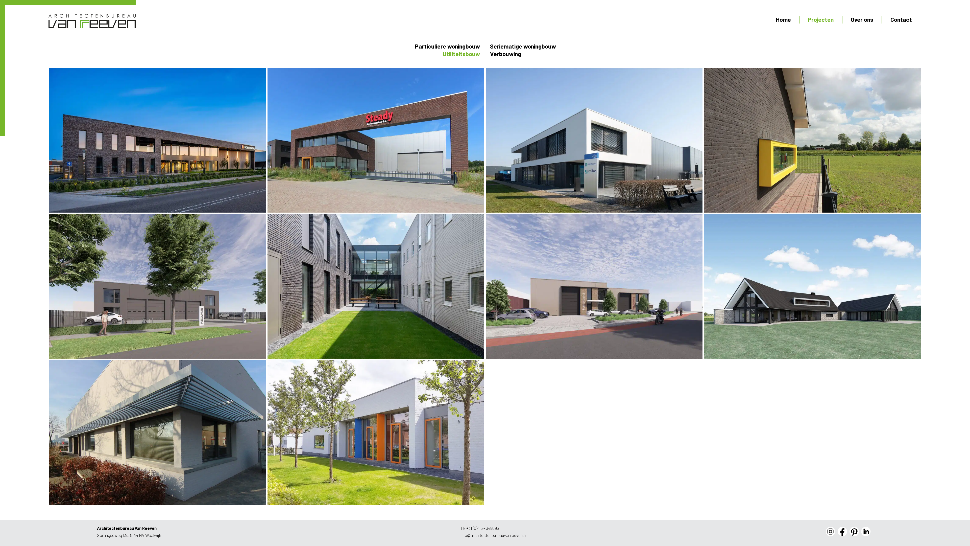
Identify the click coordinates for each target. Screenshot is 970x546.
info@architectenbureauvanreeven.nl (493, 535)
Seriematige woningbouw (523, 46)
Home (783, 19)
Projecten (821, 19)
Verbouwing (505, 53)
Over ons (862, 19)
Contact (901, 19)
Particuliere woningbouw (447, 46)
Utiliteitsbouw (461, 53)
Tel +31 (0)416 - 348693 (479, 528)
